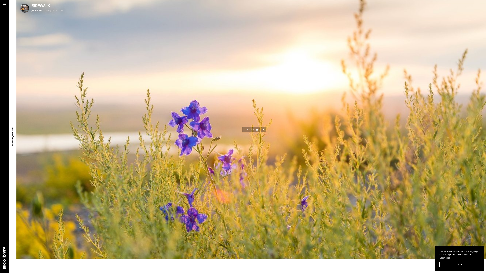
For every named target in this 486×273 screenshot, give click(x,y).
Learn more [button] (445, 258)
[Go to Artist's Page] (24, 8)
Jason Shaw (37, 10)
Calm (62, 10)
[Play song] (263, 129)
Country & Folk (50, 10)
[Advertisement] (251, 266)
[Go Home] (4, 258)
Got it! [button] (459, 264)
